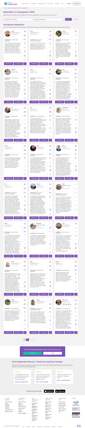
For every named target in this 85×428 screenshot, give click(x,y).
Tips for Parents (8, 401)
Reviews (28, 426)
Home (5, 8)
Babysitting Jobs (42, 3)
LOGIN (52, 353)
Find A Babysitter (25, 3)
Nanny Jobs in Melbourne (48, 405)
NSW (20, 8)
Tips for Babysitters (7, 404)
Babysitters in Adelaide (35, 419)
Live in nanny (61, 407)
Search (9, 8)
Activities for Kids (9, 411)
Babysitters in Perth (35, 413)
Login (68, 3)
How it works (50, 3)
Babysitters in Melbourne (35, 407)
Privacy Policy (47, 426)
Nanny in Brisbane (22, 406)
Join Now (76, 3)
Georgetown (25, 8)
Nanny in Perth (21, 408)
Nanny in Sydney (22, 401)
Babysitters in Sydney (35, 404)
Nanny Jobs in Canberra (48, 415)
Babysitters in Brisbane (35, 410)
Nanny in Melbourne (20, 404)
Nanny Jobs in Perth (48, 412)
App (24, 426)
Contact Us (57, 3)
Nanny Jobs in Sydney (48, 402)
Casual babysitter (62, 405)
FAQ (62, 3)
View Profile (8, 63)
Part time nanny (62, 403)
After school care (62, 408)
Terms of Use (39, 426)
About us (54, 426)
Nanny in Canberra (20, 411)
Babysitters (15, 8)
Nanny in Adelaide (22, 413)
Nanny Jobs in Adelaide (48, 418)
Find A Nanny (34, 3)
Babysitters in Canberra (35, 416)
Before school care (62, 411)
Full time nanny (62, 401)
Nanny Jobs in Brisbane (48, 409)
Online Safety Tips (9, 409)
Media (33, 426)
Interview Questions (7, 407)
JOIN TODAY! (32, 353)
